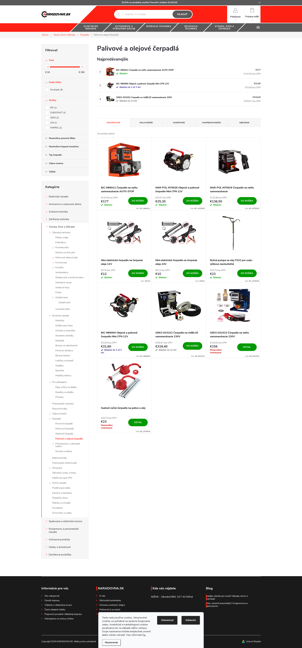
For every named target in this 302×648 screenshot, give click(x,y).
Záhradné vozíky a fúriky (64, 472)
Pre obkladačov (59, 382)
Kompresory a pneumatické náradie (64, 530)
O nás (102, 596)
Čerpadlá (56, 418)
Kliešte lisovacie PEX (62, 477)
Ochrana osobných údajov (112, 605)
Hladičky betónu (63, 375)
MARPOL (55, 127)
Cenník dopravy (52, 600)
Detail (247, 347)
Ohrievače (57, 467)
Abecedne (244, 122)
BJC (53, 107)
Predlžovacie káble (61, 487)
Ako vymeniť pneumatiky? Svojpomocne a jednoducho (227, 605)
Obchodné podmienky (110, 600)
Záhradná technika (61, 232)
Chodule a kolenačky (65, 330)
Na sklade (56, 89)
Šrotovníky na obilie (61, 512)
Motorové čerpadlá (64, 428)
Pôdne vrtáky (61, 237)
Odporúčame (113, 122)
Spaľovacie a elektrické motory (65, 521)
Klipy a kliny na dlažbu (66, 387)
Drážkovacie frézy (64, 325)
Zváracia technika (58, 211)
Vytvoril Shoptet (253, 641)
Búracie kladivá (62, 355)
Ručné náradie (59, 482)
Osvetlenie (57, 507)
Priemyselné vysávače (62, 403)
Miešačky (59, 320)
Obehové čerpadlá (64, 433)
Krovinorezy (61, 262)
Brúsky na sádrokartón (66, 345)
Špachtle (59, 370)
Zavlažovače (64, 302)
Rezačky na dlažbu (64, 392)
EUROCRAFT (57, 112)
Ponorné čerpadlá (64, 423)
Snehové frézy (62, 287)
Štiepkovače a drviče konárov (69, 277)
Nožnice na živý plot (65, 252)
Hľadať (182, 14)
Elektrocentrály (59, 457)
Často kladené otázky (55, 609)
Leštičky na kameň (64, 360)
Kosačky (59, 267)
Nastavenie (111, 642)
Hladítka (59, 365)
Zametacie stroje (63, 282)
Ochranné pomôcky (59, 539)
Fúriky (58, 292)
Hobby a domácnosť (60, 547)
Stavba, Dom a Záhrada (62, 226)
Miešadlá (59, 340)
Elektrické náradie (58, 196)
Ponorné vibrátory (64, 350)
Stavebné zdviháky (64, 335)
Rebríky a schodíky (61, 502)
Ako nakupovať (52, 595)
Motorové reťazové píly (66, 257)
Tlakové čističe (59, 413)
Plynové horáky (59, 408)
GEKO (54, 117)
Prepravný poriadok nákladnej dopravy (63, 614)
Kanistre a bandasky (62, 492)
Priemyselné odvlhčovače (64, 462)
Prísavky (59, 397)
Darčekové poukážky (60, 554)
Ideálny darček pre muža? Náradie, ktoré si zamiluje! (227, 597)
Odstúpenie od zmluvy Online (59, 618)
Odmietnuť (167, 620)
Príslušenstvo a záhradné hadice (67, 445)
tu (144, 635)
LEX (53, 122)
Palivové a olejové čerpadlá (69, 438)
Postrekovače (62, 247)
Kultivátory (60, 242)
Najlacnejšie (146, 122)
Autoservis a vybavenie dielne (65, 204)
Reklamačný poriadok (109, 609)
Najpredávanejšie (211, 122)
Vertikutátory (61, 272)
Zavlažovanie (61, 297)
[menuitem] (91, 27)
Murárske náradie (60, 315)
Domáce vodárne (63, 451)
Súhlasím (190, 620)
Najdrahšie (179, 122)
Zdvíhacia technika (59, 219)
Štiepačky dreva (60, 497)
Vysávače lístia (62, 309)
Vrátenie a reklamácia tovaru (58, 605)
